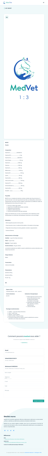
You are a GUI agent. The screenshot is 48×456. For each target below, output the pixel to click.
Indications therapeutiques (31, 294)
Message (7, 390)
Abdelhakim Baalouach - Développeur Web (33, 452)
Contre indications (10, 294)
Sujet (6, 386)
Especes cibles (9, 289)
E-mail (6, 381)
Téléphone (7, 377)
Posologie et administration (12, 309)
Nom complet (8, 372)
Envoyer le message (38, 401)
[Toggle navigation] (43, 3)
